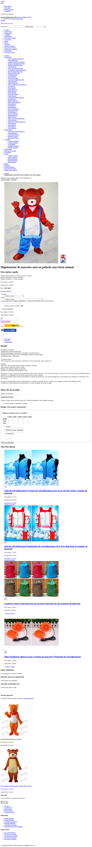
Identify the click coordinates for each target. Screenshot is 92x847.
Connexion (7, 11)
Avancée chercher (9, 812)
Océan (6, 41)
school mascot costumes (11, 836)
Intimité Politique (9, 818)
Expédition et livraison (10, 821)
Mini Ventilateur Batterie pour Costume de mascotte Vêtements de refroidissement (42, 657)
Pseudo (8, 426)
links (2, 3)
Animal (8, 31)
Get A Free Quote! (17, 19)
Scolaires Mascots (9, 46)
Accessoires (7, 39)
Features (8, 51)
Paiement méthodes (9, 823)
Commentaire (10, 433)
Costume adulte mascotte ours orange (11, 739)
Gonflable (7, 34)
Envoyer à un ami (6, 291)
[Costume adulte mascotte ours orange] (14, 736)
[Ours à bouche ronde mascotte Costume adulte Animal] (14, 783)
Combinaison (8, 36)
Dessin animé (8, 33)
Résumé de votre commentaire (15, 430)
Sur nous (6, 806)
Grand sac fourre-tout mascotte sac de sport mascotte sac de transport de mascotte (42, 603)
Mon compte (8, 6)
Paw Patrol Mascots (10, 832)
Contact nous (8, 807)
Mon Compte (8, 809)
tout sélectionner (28, 698)
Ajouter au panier (9, 613)
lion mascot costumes (10, 839)
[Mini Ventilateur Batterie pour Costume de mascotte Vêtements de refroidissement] (31, 649)
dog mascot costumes (10, 834)
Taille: (3, 297)
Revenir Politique (9, 820)
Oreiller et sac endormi (10, 49)
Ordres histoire (8, 811)
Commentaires (8, 342)
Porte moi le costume (10, 38)
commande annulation (10, 825)
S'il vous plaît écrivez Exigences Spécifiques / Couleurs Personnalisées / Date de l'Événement (27, 301)
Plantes (6, 43)
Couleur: (3, 294)
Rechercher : (4, 26)
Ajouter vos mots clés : (7, 393)
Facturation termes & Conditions (13, 826)
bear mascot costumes (10, 837)
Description (7, 339)
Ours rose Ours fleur (10, 47)
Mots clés (7, 340)
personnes (7, 44)
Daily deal (7, 8)
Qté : (2, 318)
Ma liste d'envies (9, 9)
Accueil (6, 173)
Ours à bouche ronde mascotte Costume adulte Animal (16, 786)
